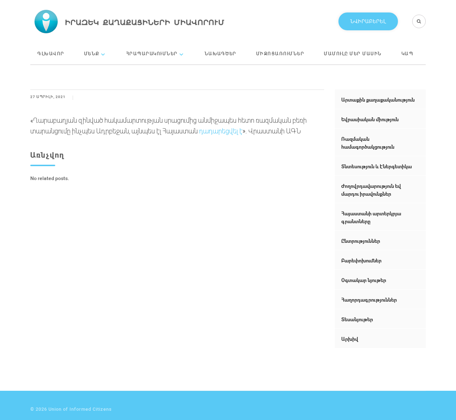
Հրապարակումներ (152, 53)
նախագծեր (220, 53)
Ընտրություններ (360, 240)
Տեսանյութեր (357, 319)
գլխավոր (50, 53)
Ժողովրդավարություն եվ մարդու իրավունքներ (371, 190)
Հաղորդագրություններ (369, 299)
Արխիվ (349, 339)
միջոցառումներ (280, 53)
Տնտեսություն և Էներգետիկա (376, 166)
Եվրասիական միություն (370, 119)
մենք (91, 53)
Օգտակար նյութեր (363, 280)
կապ (407, 53)
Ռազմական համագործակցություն (367, 142)
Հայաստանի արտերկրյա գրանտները (371, 217)
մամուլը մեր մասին (353, 53)
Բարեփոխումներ (361, 260)
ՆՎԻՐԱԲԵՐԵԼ (368, 21)
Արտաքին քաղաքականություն (378, 99)
